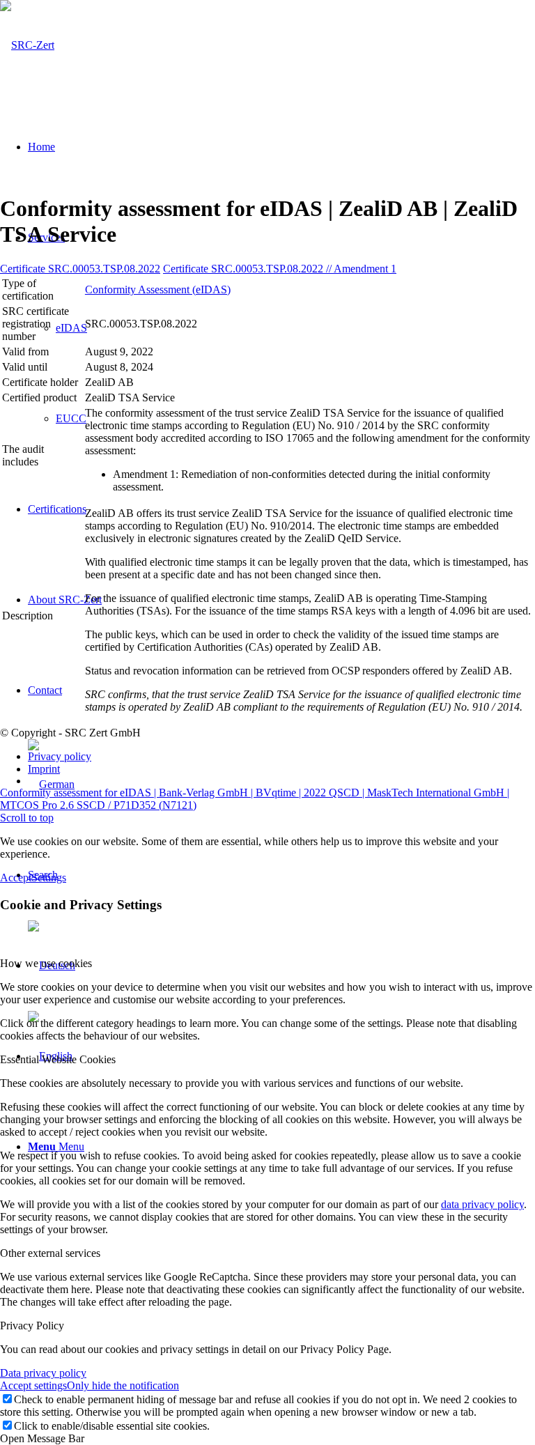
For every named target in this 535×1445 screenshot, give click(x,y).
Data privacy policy (43, 1373)
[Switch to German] (281, 784)
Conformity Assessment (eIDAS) (158, 289)
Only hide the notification (123, 1385)
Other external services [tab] (50, 1253)
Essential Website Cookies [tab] (58, 1059)
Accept (15, 877)
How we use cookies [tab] (46, 963)
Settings (48, 877)
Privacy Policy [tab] (32, 1325)
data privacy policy (482, 1204)
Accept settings (33, 1385)
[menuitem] (281, 783)
